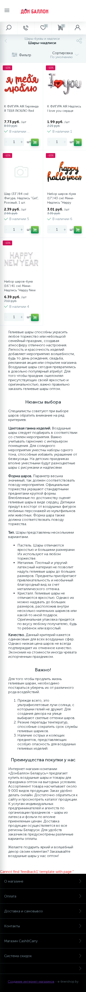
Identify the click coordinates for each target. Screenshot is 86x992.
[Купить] (35, 142)
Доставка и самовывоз (23, 911)
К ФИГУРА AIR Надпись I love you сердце (64, 108)
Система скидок (18, 956)
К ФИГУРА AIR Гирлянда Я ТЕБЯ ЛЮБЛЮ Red (21, 108)
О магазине (13, 881)
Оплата (10, 896)
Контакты (12, 926)
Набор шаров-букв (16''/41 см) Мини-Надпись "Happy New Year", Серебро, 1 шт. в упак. (21, 290)
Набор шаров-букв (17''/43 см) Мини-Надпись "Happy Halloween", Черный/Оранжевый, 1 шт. (62, 202)
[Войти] (77, 28)
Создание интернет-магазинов (31, 982)
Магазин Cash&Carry (21, 941)
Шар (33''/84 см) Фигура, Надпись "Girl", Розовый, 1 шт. (21, 198)
